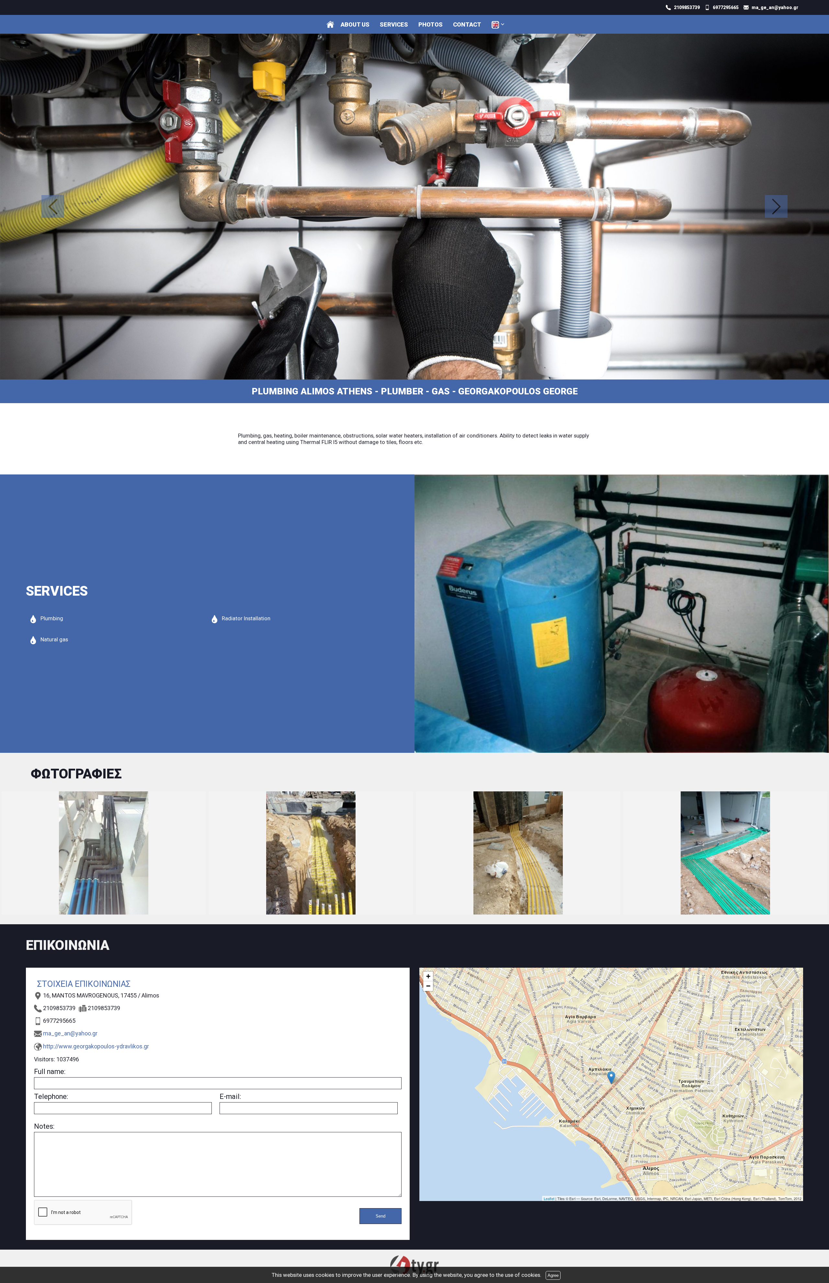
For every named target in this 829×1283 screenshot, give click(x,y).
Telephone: (51, 1096)
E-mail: (230, 1096)
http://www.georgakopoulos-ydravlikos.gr (96, 1046)
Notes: (44, 1126)
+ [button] (428, 976)
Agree (553, 1275)
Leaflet (549, 1198)
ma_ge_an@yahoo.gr (70, 1033)
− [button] (428, 986)
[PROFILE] (330, 24)
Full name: (49, 1071)
